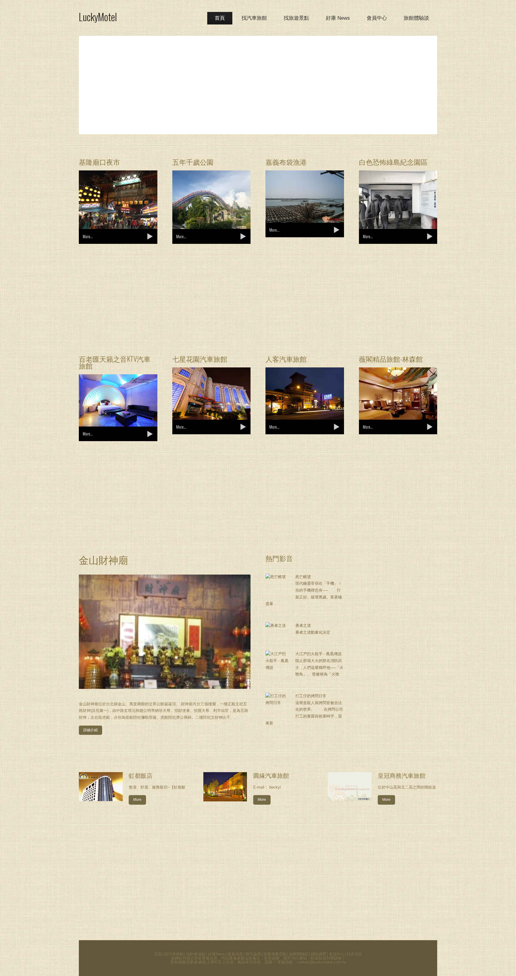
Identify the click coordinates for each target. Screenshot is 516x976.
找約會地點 (195, 954)
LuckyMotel (98, 16)
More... (88, 236)
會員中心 (377, 18)
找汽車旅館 (254, 18)
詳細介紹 (90, 730)
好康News (216, 954)
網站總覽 (318, 954)
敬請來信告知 (249, 962)
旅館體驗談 (416, 18)
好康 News (338, 18)
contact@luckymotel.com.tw (321, 962)
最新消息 (235, 954)
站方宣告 (354, 954)
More (137, 800)
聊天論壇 (253, 954)
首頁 (220, 18)
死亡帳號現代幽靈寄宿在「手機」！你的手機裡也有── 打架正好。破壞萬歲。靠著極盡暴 (303, 590)
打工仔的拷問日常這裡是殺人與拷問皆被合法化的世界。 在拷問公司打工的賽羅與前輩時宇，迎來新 (304, 709)
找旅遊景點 (296, 18)
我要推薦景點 (275, 954)
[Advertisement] (258, 85)
